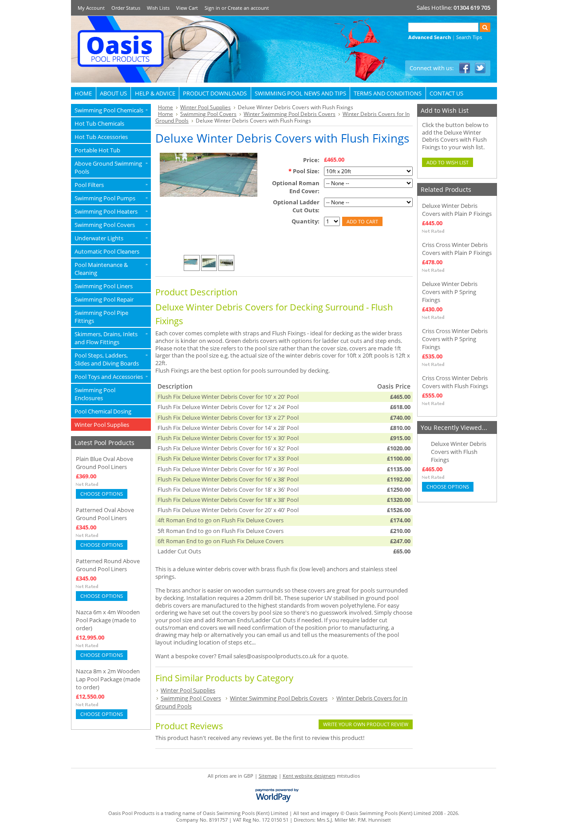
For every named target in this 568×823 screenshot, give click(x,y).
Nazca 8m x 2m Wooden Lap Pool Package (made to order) (108, 679)
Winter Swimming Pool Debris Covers (289, 114)
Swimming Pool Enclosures (95, 394)
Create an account (248, 7)
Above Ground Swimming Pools (111, 167)
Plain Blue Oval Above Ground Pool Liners (104, 463)
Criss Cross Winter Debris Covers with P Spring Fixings (455, 339)
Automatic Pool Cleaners (107, 251)
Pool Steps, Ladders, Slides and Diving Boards (111, 359)
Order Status (125, 7)
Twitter (480, 68)
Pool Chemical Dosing (103, 411)
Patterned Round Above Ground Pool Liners (108, 565)
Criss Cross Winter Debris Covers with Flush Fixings (455, 382)
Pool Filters (111, 185)
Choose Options (101, 493)
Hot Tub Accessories (101, 137)
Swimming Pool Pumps (111, 198)
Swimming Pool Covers (111, 225)
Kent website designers (309, 775)
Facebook (464, 68)
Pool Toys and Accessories (111, 377)
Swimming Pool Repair (104, 299)
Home (165, 107)
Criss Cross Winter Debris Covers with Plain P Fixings (457, 249)
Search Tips (469, 37)
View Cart (187, 7)
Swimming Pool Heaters (111, 211)
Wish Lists (158, 7)
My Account (91, 7)
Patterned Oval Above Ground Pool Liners (105, 514)
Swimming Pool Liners (104, 286)
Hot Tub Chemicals (99, 123)
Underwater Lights (111, 238)
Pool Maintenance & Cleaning (111, 269)
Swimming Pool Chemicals (111, 110)
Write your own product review (365, 724)
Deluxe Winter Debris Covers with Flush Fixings (458, 452)
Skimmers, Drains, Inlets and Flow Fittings (111, 338)
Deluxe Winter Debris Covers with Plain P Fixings (457, 210)
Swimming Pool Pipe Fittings (101, 317)
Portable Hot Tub (97, 150)
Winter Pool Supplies (102, 425)
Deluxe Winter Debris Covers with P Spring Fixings (449, 292)
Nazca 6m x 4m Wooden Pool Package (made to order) (108, 620)
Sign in (212, 7)
